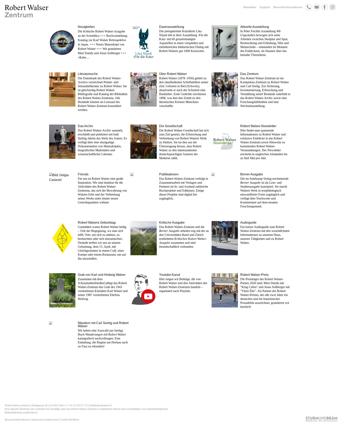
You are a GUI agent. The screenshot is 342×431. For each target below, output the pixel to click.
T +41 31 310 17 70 (76, 405)
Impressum (38, 419)
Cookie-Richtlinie (70, 419)
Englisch (265, 7)
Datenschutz (52, 419)
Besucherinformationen (287, 7)
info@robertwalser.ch (100, 405)
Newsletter (249, 7)
